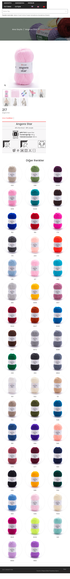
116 (58, 209)
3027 (35, 326)
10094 (58, 185)
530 (35, 420)
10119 (12, 209)
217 (35, 279)
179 (12, 256)
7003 (58, 514)
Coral (19, 15)
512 (12, 420)
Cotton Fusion (26, 15)
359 (35, 373)
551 (12, 443)
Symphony (34, 15)
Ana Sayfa (17, 29)
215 (12, 279)
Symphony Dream (44, 15)
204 (35, 256)
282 (12, 303)
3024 (12, 326)
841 (58, 537)
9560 (12, 561)
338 (12, 373)
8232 (35, 537)
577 (35, 467)
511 (58, 396)
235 (57, 279)
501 (12, 396)
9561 (35, 561)
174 (58, 232)
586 (35, 490)
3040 (58, 326)
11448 (35, 209)
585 (12, 490)
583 (57, 467)
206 (57, 256)
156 (35, 232)
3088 (58, 350)
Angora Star (31, 29)
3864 (58, 373)
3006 (35, 303)
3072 (35, 350)
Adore (16, 15)
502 (35, 396)
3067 (12, 350)
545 (57, 420)
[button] (5, 85)
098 (35, 185)
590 (57, 490)
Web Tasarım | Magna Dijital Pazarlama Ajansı (51, 569)
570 (12, 467)
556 (35, 443)
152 (12, 232)
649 (35, 514)
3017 (57, 303)
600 (12, 514)
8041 (12, 537)
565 (57, 443)
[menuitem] (7, 3)
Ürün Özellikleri (7, 118)
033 (12, 185)
